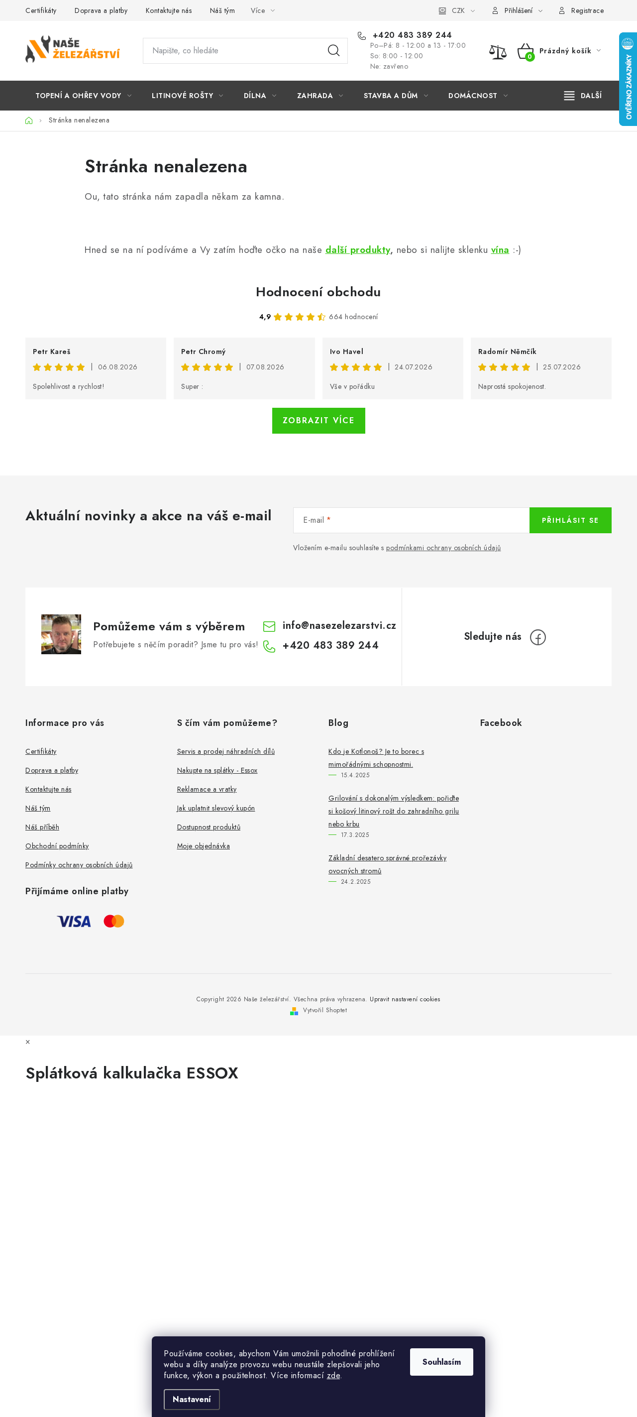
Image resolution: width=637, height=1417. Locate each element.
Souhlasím (442, 1362)
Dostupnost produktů (209, 827)
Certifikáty (41, 10)
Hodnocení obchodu (318, 291)
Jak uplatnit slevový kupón (216, 808)
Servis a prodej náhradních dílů (226, 751)
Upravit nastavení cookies (405, 999)
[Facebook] (538, 637)
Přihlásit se (570, 520)
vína (500, 249)
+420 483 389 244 (411, 35)
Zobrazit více (319, 420)
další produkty (357, 249)
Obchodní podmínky (57, 846)
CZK (458, 10)
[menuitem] (83, 96)
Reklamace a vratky (207, 789)
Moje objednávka (203, 846)
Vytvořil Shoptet (325, 1010)
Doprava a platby (101, 10)
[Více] (583, 96)
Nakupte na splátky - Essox (217, 770)
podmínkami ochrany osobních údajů (443, 548)
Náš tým (222, 10)
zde (333, 1375)
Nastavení (192, 1399)
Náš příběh (42, 827)
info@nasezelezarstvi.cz (340, 625)
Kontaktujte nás (169, 10)
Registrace (587, 10)
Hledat (334, 51)
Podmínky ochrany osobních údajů (79, 865)
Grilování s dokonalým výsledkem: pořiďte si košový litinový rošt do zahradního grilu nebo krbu (393, 811)
